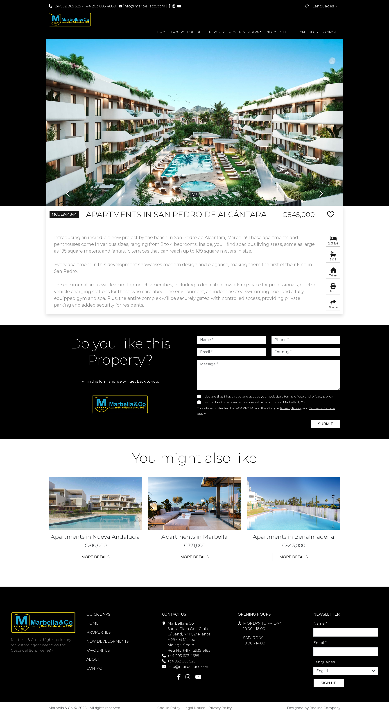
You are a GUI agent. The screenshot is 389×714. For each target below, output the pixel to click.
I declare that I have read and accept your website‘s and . (268, 396)
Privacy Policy (290, 408)
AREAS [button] (253, 32)
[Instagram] (173, 6)
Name (320, 623)
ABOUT (93, 659)
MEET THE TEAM (292, 32)
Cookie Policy (168, 708)
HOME (162, 32)
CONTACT (328, 32)
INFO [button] (269, 32)
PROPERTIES (98, 632)
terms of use (294, 396)
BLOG (313, 32)
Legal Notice (194, 708)
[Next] (321, 119)
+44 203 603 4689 (100, 6)
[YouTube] (179, 6)
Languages (324, 662)
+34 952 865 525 (66, 6)
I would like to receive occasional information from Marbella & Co (254, 402)
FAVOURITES (98, 650)
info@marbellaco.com (144, 6)
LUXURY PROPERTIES (188, 32)
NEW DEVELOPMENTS (227, 32)
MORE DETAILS (95, 557)
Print (333, 291)
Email (320, 643)
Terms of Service (322, 408)
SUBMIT (325, 424)
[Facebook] (169, 6)
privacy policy (322, 396)
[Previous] (68, 119)
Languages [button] (323, 6)
